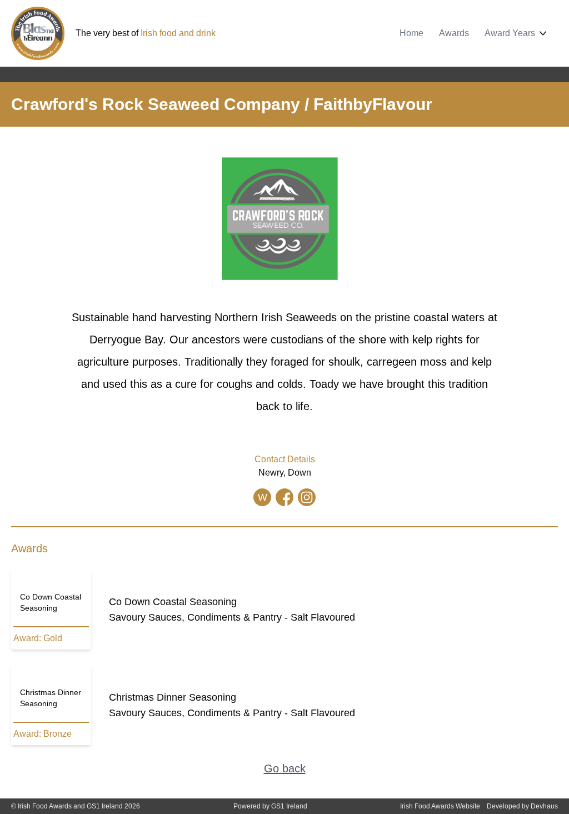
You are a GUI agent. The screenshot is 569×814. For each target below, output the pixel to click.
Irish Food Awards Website (440, 806)
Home (411, 33)
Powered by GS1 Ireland (270, 806)
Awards (454, 33)
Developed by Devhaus (522, 806)
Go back (285, 768)
